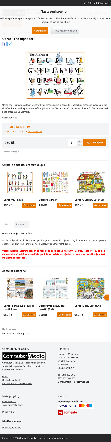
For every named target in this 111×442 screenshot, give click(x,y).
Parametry (21, 224)
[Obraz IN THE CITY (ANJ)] (90, 289)
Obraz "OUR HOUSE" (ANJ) (89, 200)
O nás (5, 376)
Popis (8, 224)
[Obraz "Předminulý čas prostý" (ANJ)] (55, 289)
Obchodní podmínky (12, 380)
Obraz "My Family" (13, 200)
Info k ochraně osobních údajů (17, 383)
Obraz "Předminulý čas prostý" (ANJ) (52, 307)
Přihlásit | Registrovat (98, 3)
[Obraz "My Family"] (19, 183)
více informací (35, 131)
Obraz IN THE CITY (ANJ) (87, 306)
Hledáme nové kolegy (12, 427)
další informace (9, 117)
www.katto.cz (9, 401)
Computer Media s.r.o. (30, 438)
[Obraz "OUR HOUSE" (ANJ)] (91, 183)
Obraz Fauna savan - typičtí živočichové (18, 307)
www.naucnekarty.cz (12, 405)
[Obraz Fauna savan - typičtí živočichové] (19, 289)
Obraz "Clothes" (48, 200)
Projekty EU (8, 412)
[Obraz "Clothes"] (55, 183)
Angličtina (25, 333)
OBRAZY (9, 333)
